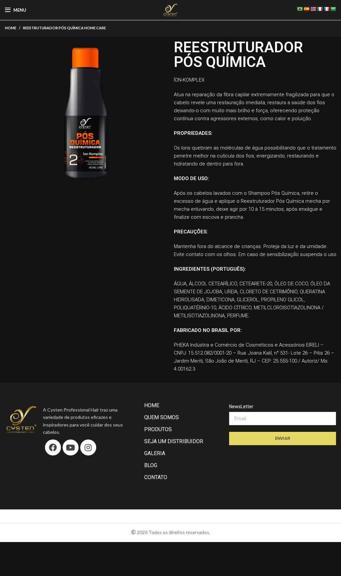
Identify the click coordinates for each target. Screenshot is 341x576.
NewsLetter (241, 406)
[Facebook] (53, 447)
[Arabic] (333, 9)
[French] (326, 9)
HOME (151, 405)
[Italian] (320, 9)
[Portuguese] (300, 9)
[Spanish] (306, 9)
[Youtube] (71, 447)
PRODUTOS (158, 429)
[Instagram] (88, 447)
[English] (313, 9)
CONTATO (155, 477)
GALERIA (154, 453)
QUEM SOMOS (161, 417)
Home (10, 28)
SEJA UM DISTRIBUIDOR (173, 441)
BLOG (150, 465)
